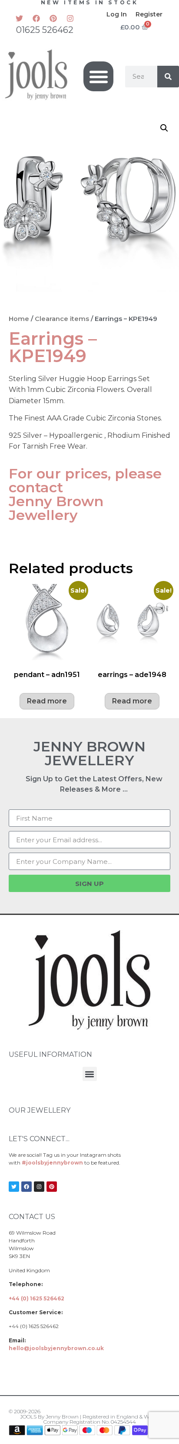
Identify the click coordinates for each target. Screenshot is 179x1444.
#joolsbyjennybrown (52, 1162)
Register (149, 14)
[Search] (168, 76)
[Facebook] (36, 18)
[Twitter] (19, 18)
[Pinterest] (53, 18)
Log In (116, 14)
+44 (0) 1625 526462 (36, 1298)
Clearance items (62, 319)
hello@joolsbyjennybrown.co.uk (56, 1348)
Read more (47, 701)
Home (19, 319)
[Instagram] (70, 18)
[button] (98, 76)
